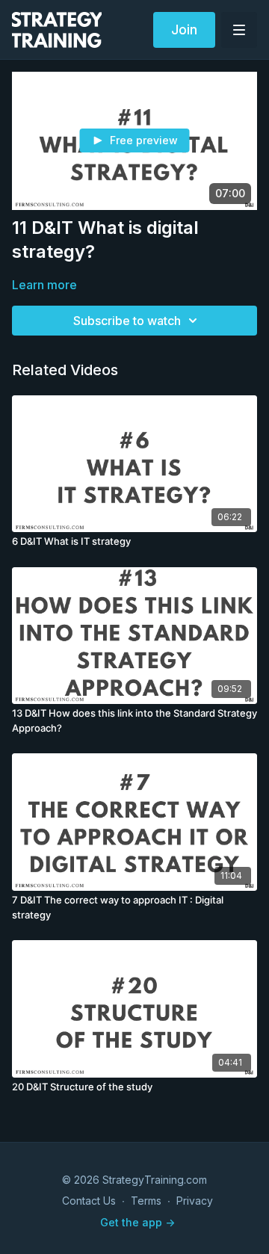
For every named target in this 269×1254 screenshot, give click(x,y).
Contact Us (89, 1200)
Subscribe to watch (127, 320)
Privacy (194, 1200)
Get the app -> (137, 1222)
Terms (146, 1200)
